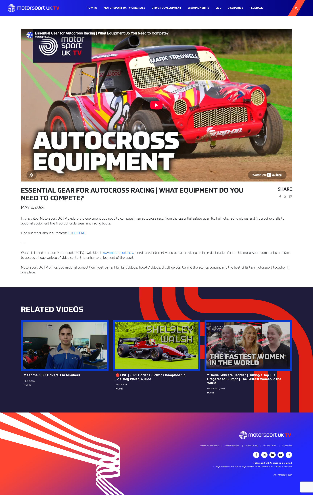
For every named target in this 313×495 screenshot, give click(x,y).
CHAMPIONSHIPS (198, 8)
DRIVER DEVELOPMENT (166, 8)
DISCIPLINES (235, 8)
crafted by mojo (283, 475)
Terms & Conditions (209, 445)
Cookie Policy (251, 445)
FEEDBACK (256, 8)
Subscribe (287, 445)
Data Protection (231, 445)
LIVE (218, 8)
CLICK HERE (76, 233)
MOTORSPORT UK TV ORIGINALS (124, 8)
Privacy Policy (270, 445)
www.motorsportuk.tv (118, 252)
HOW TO (92, 8)
